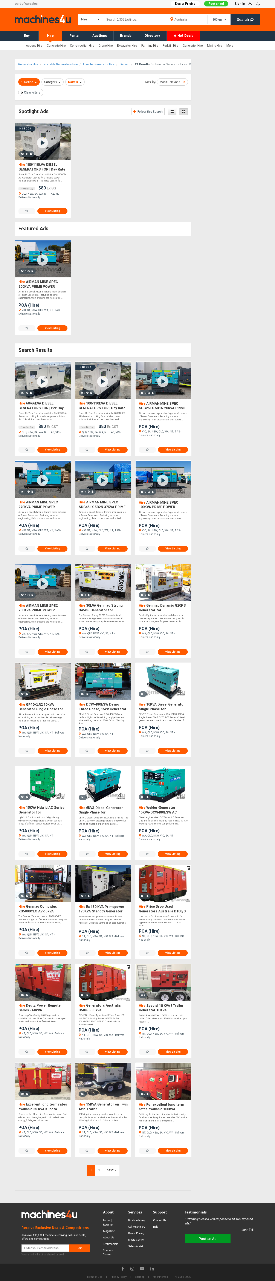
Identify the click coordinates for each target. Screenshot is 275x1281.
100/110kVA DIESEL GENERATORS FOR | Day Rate (41, 167)
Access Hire (34, 45)
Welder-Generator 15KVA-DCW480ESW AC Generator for (158, 810)
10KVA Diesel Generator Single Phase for (162, 706)
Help (155, 1226)
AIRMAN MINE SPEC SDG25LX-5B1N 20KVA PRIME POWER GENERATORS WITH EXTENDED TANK (162, 406)
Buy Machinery (136, 1220)
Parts (74, 36)
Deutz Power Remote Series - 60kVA (39, 1007)
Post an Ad (216, 3)
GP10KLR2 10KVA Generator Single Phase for (40, 707)
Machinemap (160, 1276)
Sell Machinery (136, 1226)
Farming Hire (150, 45)
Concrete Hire (56, 45)
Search (243, 19)
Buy (27, 36)
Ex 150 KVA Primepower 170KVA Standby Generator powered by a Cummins (101, 909)
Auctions (99, 36)
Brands (125, 36)
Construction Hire (82, 45)
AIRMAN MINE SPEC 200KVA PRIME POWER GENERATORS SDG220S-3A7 (41, 284)
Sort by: (150, 82)
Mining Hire (214, 45)
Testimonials (110, 1244)
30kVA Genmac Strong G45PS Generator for (101, 607)
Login (106, 1220)
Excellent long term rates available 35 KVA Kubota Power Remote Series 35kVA (42, 1107)
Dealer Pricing (136, 1233)
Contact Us (159, 1220)
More (230, 45)
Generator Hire (193, 45)
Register (108, 1224)
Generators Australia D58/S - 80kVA (100, 1007)
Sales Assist (135, 1246)
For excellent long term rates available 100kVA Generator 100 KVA (161, 1107)
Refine (29, 82)
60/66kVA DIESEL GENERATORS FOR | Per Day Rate (41, 406)
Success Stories (108, 1252)
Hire (50, 36)
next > (111, 1170)
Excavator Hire (127, 45)
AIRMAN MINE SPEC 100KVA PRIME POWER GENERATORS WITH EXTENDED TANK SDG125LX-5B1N (162, 505)
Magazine (109, 1231)
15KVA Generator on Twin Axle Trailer (103, 1106)
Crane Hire (106, 45)
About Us (108, 1237)
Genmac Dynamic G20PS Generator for (162, 607)
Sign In (240, 4)
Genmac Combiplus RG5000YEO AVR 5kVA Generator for (37, 909)
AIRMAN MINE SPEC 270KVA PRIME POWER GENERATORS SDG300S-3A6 (41, 504)
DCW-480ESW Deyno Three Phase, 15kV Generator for (103, 707)
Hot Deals (185, 36)
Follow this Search (150, 111)
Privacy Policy (119, 1276)
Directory (152, 36)
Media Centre (136, 1239)
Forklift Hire (171, 45)
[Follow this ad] (26, 211)
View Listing (52, 210)
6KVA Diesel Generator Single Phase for (101, 810)
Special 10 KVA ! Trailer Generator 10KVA (161, 1008)
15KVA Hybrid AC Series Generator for (41, 810)
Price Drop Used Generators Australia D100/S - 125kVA (162, 909)
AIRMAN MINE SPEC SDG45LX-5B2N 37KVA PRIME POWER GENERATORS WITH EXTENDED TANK (102, 504)
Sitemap (139, 1276)
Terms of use (94, 1276)
